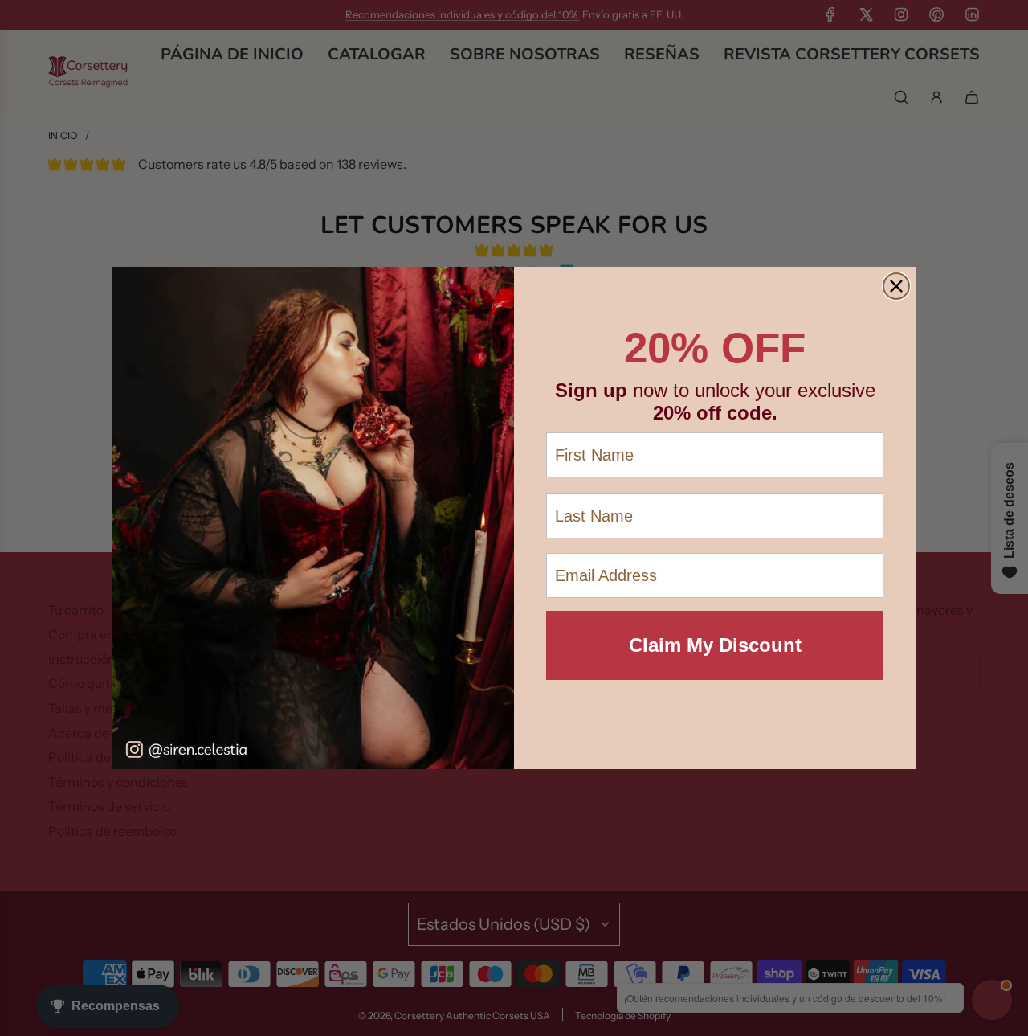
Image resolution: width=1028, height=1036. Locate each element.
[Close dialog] (896, 286)
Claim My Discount (715, 645)
